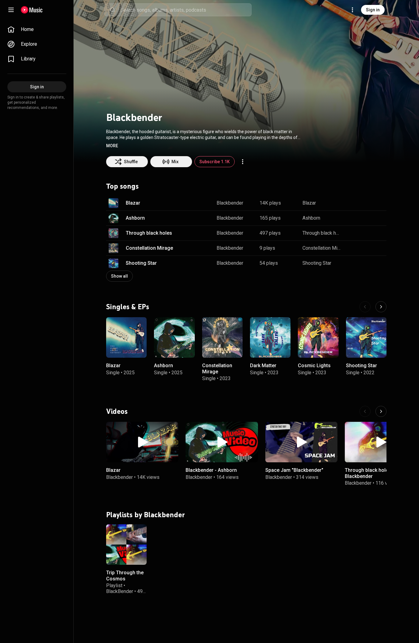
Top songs (122, 186)
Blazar (133, 203)
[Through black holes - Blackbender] (381, 442)
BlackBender (119, 591)
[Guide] (11, 9)
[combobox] (186, 10)
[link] (36, 29)
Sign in (373, 9)
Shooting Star (141, 263)
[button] (112, 145)
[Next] (381, 307)
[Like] (350, 203)
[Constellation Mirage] (222, 337)
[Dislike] (362, 203)
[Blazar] (126, 337)
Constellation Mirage (149, 248)
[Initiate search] (112, 10)
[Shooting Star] (366, 337)
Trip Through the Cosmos (125, 575)
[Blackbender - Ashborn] (222, 442)
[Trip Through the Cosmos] (126, 544)
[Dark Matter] (270, 337)
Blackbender (230, 203)
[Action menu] (242, 161)
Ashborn (135, 218)
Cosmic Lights (314, 365)
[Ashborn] (174, 337)
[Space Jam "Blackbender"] (301, 442)
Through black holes (149, 233)
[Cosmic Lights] (318, 337)
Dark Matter (263, 365)
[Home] (32, 9)
